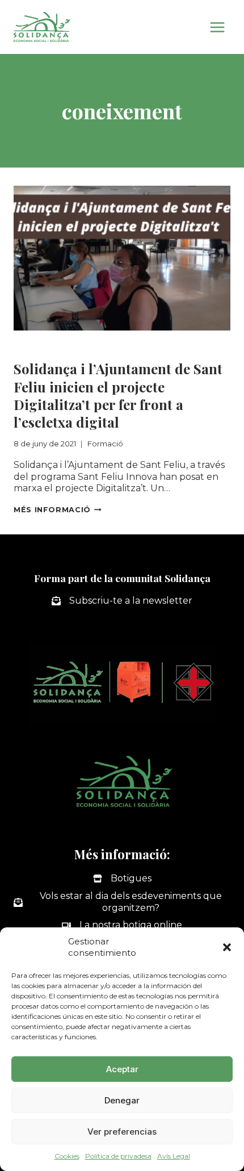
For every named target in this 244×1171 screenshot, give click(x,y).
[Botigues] (122, 879)
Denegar (122, 1100)
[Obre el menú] (217, 27)
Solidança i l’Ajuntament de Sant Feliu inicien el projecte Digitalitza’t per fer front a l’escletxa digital (118, 395)
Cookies (66, 1156)
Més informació (58, 509)
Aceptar (122, 1069)
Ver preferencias (122, 1131)
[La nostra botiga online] (122, 925)
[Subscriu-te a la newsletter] (122, 601)
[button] (227, 947)
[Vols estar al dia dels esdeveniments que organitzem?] (122, 902)
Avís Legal (173, 1156)
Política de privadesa (118, 1156)
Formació (36, 345)
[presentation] (122, 258)
